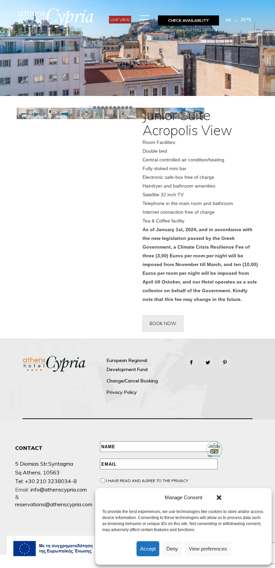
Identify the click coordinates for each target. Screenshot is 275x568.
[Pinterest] (224, 362)
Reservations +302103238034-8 (188, 30)
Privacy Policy (122, 392)
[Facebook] (191, 362)
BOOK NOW (163, 323)
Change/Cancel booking (132, 381)
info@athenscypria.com (59, 489)
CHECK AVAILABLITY (188, 20)
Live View (120, 19)
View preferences (208, 549)
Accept (148, 549)
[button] (219, 497)
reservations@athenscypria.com (53, 504)
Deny (172, 549)
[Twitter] (208, 362)
